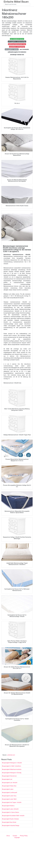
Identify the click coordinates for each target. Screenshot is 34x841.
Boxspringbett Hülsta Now (9, 786)
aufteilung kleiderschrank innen (17, 44)
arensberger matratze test (17, 54)
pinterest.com (11, 755)
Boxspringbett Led (7, 779)
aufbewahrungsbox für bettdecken (17, 52)
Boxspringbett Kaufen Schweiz (10, 819)
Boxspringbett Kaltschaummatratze (11, 769)
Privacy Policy (24, 835)
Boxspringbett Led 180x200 (9, 782)
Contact (15, 835)
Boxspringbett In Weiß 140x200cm (11, 766)
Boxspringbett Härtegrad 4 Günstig (11, 772)
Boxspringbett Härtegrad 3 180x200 (12, 763)
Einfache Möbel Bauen (16, 1)
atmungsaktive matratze (11, 49)
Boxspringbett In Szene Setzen (10, 812)
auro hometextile (24, 49)
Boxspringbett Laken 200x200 (10, 809)
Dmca (8, 835)
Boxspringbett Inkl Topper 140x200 (11, 802)
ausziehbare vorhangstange (17, 47)
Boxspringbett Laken (7, 789)
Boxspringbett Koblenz (8, 805)
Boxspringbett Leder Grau (9, 796)
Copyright (17, 837)
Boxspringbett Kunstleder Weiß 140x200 (13, 815)
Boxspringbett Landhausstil (9, 792)
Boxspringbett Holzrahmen (9, 776)
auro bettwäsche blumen (17, 39)
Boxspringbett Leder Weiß (9, 799)
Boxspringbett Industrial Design (10, 825)
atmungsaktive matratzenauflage (17, 41)
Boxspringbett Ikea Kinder (9, 822)
